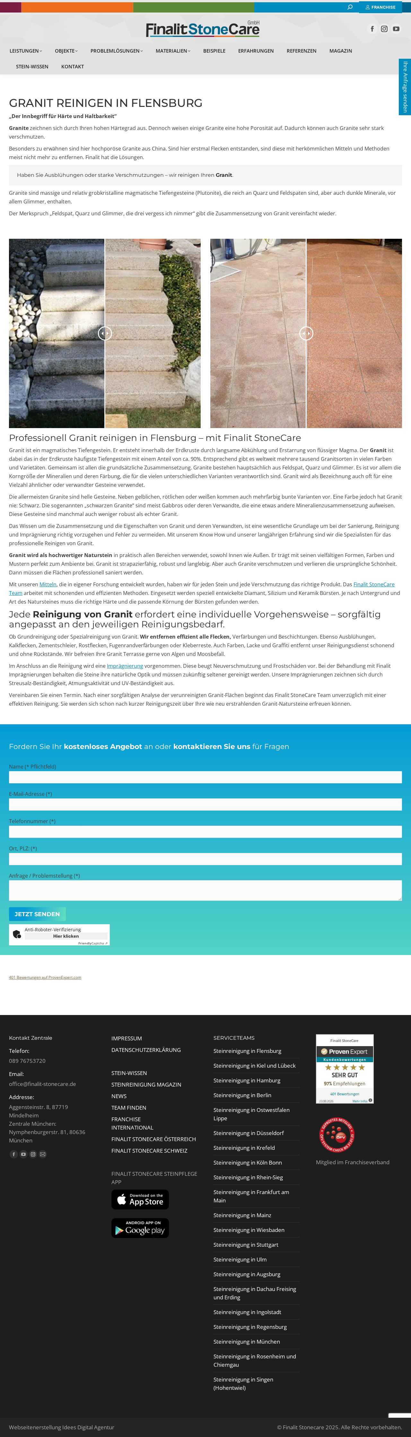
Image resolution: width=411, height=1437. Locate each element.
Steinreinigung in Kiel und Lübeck (255, 1065)
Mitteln (48, 584)
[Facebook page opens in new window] (372, 28)
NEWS (119, 1096)
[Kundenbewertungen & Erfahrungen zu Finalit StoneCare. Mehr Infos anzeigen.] (345, 1101)
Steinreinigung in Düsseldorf (249, 1133)
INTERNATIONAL (132, 1127)
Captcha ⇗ (93, 943)
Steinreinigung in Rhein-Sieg (248, 1177)
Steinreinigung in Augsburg (247, 1274)
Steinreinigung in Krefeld (244, 1147)
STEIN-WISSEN (129, 1073)
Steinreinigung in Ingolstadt (247, 1312)
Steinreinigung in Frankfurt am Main (251, 1196)
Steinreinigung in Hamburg (247, 1080)
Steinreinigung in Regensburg (250, 1326)
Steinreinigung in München (247, 1341)
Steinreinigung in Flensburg (247, 1050)
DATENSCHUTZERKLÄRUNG (146, 1050)
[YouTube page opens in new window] (396, 28)
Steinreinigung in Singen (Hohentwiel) (243, 1383)
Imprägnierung (125, 665)
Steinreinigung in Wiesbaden (249, 1230)
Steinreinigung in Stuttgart (246, 1244)
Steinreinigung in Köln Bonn (248, 1162)
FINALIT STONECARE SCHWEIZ (149, 1150)
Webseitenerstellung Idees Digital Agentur (61, 1427)
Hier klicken (66, 936)
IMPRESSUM (126, 1038)
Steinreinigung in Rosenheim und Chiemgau (255, 1360)
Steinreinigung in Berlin (242, 1095)
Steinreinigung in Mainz (242, 1215)
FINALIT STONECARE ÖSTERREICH (153, 1139)
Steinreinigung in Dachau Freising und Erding (255, 1293)
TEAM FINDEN (129, 1107)
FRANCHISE (126, 1119)
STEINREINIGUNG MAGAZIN (146, 1084)
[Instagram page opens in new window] (384, 28)
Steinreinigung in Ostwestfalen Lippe (252, 1114)
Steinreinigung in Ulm (240, 1259)
